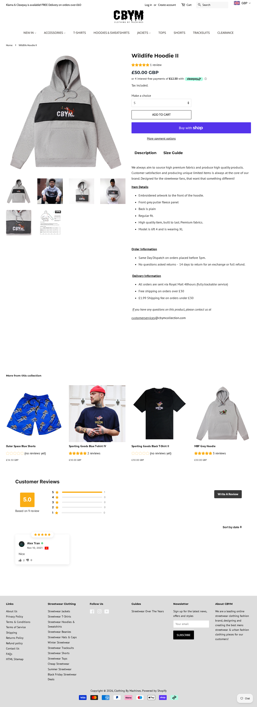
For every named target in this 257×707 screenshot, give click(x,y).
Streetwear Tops (57, 658)
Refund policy (14, 643)
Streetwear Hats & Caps (62, 637)
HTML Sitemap (14, 659)
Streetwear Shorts (58, 653)
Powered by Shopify (154, 691)
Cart (189, 5)
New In (28, 33)
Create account (167, 5)
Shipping (11, 632)
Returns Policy (14, 638)
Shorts (179, 33)
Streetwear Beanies (59, 632)
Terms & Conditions (18, 622)
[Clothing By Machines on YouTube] (106, 612)
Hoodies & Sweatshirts (112, 33)
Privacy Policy (14, 616)
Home (9, 45)
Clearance (225, 33)
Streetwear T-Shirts (59, 616)
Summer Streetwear (59, 669)
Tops (162, 33)
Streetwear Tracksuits (61, 648)
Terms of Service (16, 627)
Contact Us (12, 648)
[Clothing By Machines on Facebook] (92, 612)
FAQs (9, 654)
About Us (11, 611)
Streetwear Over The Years (148, 611)
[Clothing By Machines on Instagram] (99, 612)
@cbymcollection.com (170, 318)
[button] (147, 65)
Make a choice (141, 96)
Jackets (143, 33)
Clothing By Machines (127, 691)
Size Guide (173, 153)
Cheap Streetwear (58, 664)
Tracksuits (201, 33)
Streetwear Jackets (59, 611)
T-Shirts (79, 33)
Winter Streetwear (59, 642)
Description (145, 153)
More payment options (161, 138)
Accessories (54, 33)
